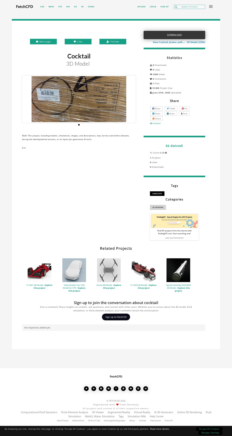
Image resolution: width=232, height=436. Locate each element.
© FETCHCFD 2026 (116, 400)
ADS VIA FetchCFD (174, 238)
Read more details (159, 429)
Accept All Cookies (209, 429)
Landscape (157, 194)
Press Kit (169, 420)
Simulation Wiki (137, 416)
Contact (142, 420)
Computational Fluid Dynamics (39, 412)
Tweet (172, 108)
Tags (121, 416)
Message (45, 41)
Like (79, 41)
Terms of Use (94, 420)
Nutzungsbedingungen (114, 420)
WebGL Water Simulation (100, 416)
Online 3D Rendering (189, 412)
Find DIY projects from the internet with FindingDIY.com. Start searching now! (174, 232)
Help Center (157, 416)
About (132, 420)
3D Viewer (98, 412)
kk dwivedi (174, 146)
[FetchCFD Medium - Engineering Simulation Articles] (94, 388)
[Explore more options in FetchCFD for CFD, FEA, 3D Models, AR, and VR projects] (210, 6)
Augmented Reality (119, 412)
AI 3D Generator (163, 412)
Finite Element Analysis (74, 412)
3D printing (157, 207)
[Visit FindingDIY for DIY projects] (174, 221)
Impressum (155, 420)
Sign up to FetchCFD (116, 316)
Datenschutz (78, 420)
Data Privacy (62, 420)
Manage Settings (210, 433)
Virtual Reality (142, 412)
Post (184, 113)
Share (157, 108)
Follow (114, 41)
